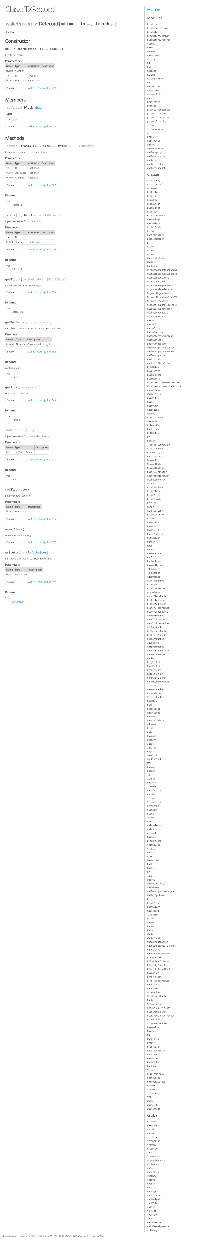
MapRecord (153, 911)
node (149, 98)
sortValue (153, 1203)
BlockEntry (153, 495)
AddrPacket (153, 576)
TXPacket (152, 685)
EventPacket (154, 984)
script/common (155, 129)
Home (153, 9)
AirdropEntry (155, 448)
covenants (153, 51)
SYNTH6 (151, 1089)
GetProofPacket (156, 635)
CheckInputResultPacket (161, 945)
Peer (149, 545)
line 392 (51, 581)
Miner (150, 507)
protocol (152, 106)
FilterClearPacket (158, 608)
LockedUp (152, 266)
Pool (149, 557)
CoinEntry (153, 398)
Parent (151, 926)
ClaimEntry (153, 452)
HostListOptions (157, 530)
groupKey (152, 1148)
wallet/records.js (37, 87)
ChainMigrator (155, 332)
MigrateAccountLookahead (162, 270)
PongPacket (153, 666)
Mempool (151, 460)
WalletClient (155, 394)
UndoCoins (153, 409)
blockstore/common (158, 36)
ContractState (155, 235)
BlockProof (153, 208)
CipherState (154, 227)
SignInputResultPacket (160, 1015)
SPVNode (151, 716)
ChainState (153, 223)
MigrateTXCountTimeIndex (162, 305)
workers (151, 160)
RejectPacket (155, 674)
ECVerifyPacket (156, 965)
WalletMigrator (156, 355)
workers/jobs (155, 164)
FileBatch (153, 367)
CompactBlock (155, 565)
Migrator (152, 483)
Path (149, 864)
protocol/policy (157, 121)
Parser (151, 542)
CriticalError (155, 417)
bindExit (152, 1121)
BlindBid (152, 200)
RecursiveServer (157, 1050)
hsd (149, 67)
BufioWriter (37, 552)
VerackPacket (155, 693)
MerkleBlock (154, 759)
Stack (150, 813)
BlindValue (153, 204)
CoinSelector (155, 825)
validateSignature (158, 1226)
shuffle (151, 1187)
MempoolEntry (155, 464)
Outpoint (152, 767)
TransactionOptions (158, 444)
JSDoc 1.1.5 (36, 1236)
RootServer (153, 1066)
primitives (153, 102)
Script (151, 798)
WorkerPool (153, 938)
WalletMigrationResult (160, 351)
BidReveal (153, 188)
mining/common (155, 78)
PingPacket (153, 662)
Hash (39, 107)
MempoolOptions (156, 468)
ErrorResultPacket (158, 980)
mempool (151, 71)
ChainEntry (153, 328)
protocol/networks (158, 117)
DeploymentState (157, 343)
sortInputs (153, 1195)
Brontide (152, 211)
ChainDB (151, 324)
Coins (150, 402)
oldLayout (153, 1164)
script (151, 125)
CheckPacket (154, 949)
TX (148, 775)
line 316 (51, 518)
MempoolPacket (155, 646)
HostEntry (153, 522)
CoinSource (153, 829)
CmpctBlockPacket (157, 596)
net (149, 82)
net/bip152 (153, 86)
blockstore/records (158, 40)
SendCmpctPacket (157, 677)
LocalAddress (155, 534)
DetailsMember (155, 239)
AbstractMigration (158, 476)
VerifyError (154, 790)
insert (151, 1152)
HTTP (149, 856)
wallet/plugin (155, 152)
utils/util (153, 141)
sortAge (151, 1191)
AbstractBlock (155, 720)
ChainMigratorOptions (160, 336)
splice (151, 1207)
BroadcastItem (155, 514)
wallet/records (21, 23)
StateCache (153, 1078)
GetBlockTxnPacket (158, 623)
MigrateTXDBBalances (159, 308)
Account (151, 833)
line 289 (51, 249)
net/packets (154, 94)
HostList (152, 526)
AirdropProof (155, 184)
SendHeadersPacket (158, 681)
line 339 (51, 292)
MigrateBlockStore (158, 277)
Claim (150, 231)
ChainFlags (153, 219)
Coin (149, 732)
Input (150, 744)
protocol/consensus (158, 109)
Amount (151, 413)
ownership (153, 1172)
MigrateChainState (158, 281)
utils (150, 137)
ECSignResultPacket (158, 961)
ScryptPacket (155, 1004)
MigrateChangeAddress (160, 285)
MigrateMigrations (158, 293)
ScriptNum (153, 806)
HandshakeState (156, 258)
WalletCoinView (156, 883)
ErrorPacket (154, 977)
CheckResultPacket (158, 953)
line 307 (51, 185)
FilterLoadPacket (157, 611)
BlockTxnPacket (156, 588)
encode (151, 1133)
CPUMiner (152, 503)
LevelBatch (153, 371)
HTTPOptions (154, 433)
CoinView (152, 406)
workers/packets (157, 168)
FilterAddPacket (157, 604)
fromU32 (151, 1145)
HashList (152, 262)
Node (149, 705)
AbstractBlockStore (158, 363)
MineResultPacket (157, 996)
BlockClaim (153, 491)
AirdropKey (153, 180)
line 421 (51, 459)
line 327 (51, 542)
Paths (150, 868)
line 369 (51, 400)
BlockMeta (153, 903)
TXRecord (152, 914)
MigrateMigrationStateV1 (162, 297)
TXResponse (153, 573)
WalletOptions (155, 895)
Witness (151, 817)
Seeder (151, 1070)
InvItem (151, 747)
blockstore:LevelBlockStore (164, 386)
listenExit (153, 1156)
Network (151, 782)
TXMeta (151, 778)
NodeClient (153, 390)
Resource (152, 1058)
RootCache (153, 1062)
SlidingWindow (155, 1074)
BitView (151, 196)
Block (150, 728)
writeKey (152, 1230)
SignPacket (153, 1019)
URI (149, 821)
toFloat (151, 1211)
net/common (153, 90)
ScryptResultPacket (158, 1008)
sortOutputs (154, 1199)
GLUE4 (150, 250)
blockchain (153, 24)
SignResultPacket (157, 1023)
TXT (149, 1097)
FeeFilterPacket (157, 600)
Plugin (151, 899)
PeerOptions (154, 553)
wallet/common (155, 148)
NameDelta (153, 1027)
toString (152, 1214)
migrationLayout (157, 1160)
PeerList (152, 549)
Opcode (151, 794)
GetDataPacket (155, 627)
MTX (149, 763)
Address (151, 724)
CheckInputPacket (157, 942)
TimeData (152, 786)
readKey (151, 1176)
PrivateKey (153, 425)
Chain (150, 320)
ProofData (153, 1046)
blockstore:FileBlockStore (163, 382)
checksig (152, 1125)
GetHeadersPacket (157, 631)
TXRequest (153, 569)
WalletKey (153, 887)
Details (151, 852)
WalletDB (152, 1105)
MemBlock (152, 755)
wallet (151, 144)
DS (148, 242)
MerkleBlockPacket (158, 650)
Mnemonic (152, 421)
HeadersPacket (155, 639)
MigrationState (156, 316)
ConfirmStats (155, 456)
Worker (151, 934)
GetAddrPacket (155, 615)
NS (148, 1035)
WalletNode (153, 1109)
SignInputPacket (157, 1012)
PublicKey (153, 429)
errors (151, 59)
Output (151, 771)
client (151, 43)
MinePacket (153, 992)
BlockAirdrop (155, 487)
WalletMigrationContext (161, 347)
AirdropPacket (155, 580)
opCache (151, 1168)
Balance (151, 837)
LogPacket (153, 988)
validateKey (154, 1222)
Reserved (152, 1054)
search (151, 1183)
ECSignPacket (155, 957)
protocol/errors (157, 113)
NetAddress (153, 538)
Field (150, 246)
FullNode (152, 701)
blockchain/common (158, 28)
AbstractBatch (155, 359)
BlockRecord (154, 375)
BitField (152, 192)
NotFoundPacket (156, 654)
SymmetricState (156, 1081)
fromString (153, 1141)
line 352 (51, 351)
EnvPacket (153, 973)
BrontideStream (156, 215)
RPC (149, 437)
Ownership (153, 1039)
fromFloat (153, 1137)
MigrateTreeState (157, 301)
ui (148, 133)
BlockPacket (154, 584)
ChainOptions (155, 340)
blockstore (153, 32)
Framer (151, 518)
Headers (151, 740)
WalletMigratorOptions (160, 891)
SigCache (152, 810)
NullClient (153, 712)
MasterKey (153, 860)
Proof (150, 1043)
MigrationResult (157, 479)
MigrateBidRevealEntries (162, 274)
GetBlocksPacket (157, 619)
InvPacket (153, 643)
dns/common (153, 55)
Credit (151, 848)
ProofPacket (154, 670)
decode (151, 1129)
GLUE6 (150, 254)
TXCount (151, 1093)
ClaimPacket (154, 592)
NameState (153, 1031)
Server (151, 441)
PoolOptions (154, 561)
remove (151, 1180)
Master (151, 922)
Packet (151, 658)
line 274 (51, 126)
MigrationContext (157, 312)
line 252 (51, 87)
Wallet (151, 879)
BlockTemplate (155, 499)
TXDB (149, 876)
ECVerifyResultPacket (160, 969)
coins (150, 47)
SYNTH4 (151, 1085)
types (150, 1218)
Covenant (152, 736)
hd (148, 63)
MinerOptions (155, 510)
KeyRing (151, 751)
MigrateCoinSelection (160, 289)
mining (151, 74)
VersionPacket (155, 697)
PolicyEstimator (157, 472)
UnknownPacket (155, 689)
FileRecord (153, 378)
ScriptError (154, 802)
